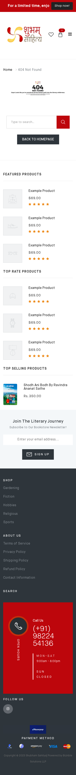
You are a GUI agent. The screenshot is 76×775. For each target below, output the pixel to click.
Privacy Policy (14, 552)
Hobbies (9, 505)
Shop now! (62, 5)
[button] (60, 35)
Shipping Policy (15, 560)
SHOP (8, 480)
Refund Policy (14, 569)
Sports (8, 522)
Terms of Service (16, 543)
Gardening (11, 488)
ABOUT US (12, 535)
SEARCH (10, 591)
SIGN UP (41, 454)
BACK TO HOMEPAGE (38, 139)
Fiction (8, 496)
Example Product (41, 191)
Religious (10, 514)
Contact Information (19, 578)
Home (7, 70)
